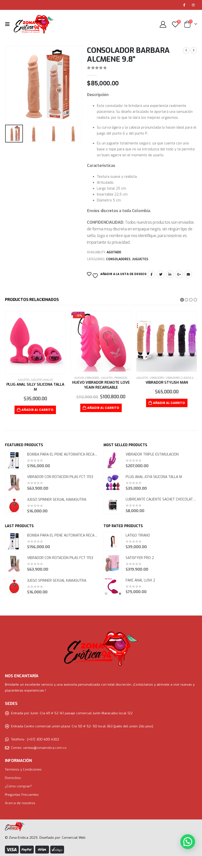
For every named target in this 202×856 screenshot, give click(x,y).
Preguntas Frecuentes (22, 795)
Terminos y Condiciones (23, 769)
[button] (182, 300)
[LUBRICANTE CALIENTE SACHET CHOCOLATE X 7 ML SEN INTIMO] (112, 505)
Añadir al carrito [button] (37, 410)
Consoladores (118, 259)
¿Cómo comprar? (18, 786)
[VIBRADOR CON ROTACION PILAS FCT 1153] (14, 483)
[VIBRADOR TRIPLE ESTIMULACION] (112, 460)
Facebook (151, 274)
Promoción (120, 377)
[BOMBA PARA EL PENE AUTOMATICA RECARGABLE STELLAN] (14, 460)
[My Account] (162, 24)
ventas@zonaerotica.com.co (45, 748)
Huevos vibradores (86, 377)
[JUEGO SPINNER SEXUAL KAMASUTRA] (14, 505)
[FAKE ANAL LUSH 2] (112, 586)
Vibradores (157, 377)
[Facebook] (184, 5)
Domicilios (13, 778)
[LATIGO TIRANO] (112, 541)
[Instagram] (193, 5)
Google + (179, 274)
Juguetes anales (42, 379)
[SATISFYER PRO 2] (112, 564)
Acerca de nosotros (20, 803)
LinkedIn (170, 274)
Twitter (161, 274)
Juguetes (140, 259)
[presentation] (11, 84)
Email (188, 274)
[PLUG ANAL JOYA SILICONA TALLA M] (112, 483)
